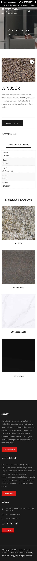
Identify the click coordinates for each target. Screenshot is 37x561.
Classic (5, 178)
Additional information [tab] (18, 145)
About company (9, 449)
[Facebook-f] (3, 523)
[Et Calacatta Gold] (18, 311)
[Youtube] (16, 523)
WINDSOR (6, 186)
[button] (32, 62)
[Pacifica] (18, 223)
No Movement (7, 171)
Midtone (5, 163)
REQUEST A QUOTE (12, 123)
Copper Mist (18, 287)
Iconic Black (18, 375)
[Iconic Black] (18, 356)
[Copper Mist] (18, 267)
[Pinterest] (11, 523)
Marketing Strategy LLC (10, 556)
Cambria (5, 156)
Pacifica (18, 243)
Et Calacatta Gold (18, 331)
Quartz (17, 35)
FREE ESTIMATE (9, 493)
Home (9, 35)
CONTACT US (8, 530)
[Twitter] (7, 523)
